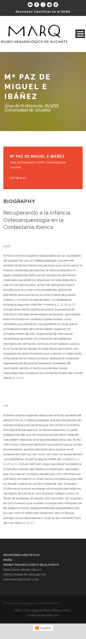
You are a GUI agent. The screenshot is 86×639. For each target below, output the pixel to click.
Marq (18, 610)
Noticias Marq (61, 610)
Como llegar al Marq (37, 610)
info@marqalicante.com (43, 615)
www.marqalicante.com (20, 579)
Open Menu (80, 33)
